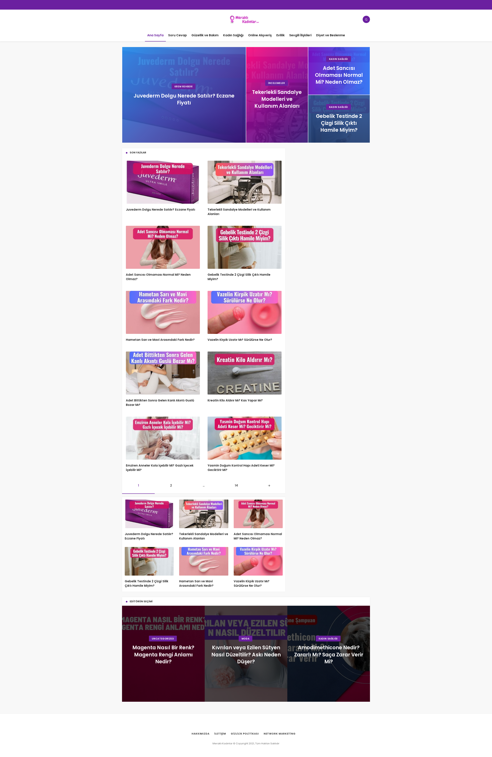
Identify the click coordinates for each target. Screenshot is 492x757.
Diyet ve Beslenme (330, 35)
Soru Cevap (177, 35)
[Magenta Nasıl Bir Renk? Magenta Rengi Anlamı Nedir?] (163, 654)
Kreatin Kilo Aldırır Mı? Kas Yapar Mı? (235, 400)
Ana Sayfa (155, 35)
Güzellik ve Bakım (205, 35)
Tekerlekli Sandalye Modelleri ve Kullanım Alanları (203, 536)
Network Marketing (280, 733)
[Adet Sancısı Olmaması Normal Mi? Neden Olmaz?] (339, 71)
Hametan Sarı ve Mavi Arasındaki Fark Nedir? (160, 340)
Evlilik (280, 35)
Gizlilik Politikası (245, 733)
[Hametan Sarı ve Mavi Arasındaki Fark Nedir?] (163, 312)
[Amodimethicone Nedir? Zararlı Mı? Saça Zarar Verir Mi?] (328, 654)
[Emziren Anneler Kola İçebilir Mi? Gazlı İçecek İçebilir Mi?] (163, 438)
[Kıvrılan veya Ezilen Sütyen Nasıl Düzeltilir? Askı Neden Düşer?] (246, 654)
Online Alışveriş (260, 35)
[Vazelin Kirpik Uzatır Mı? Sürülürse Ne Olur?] (245, 312)
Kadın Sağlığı (233, 35)
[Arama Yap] (366, 19)
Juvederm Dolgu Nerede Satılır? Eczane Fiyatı (160, 210)
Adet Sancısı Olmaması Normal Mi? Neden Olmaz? (258, 536)
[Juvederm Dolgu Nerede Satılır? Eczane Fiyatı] (184, 95)
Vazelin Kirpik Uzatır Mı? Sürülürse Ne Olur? (240, 340)
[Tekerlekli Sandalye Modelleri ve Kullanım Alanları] (277, 95)
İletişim (220, 733)
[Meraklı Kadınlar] (246, 19)
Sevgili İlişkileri (300, 35)
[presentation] (129, 654)
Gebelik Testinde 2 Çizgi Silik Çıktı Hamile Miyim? (146, 583)
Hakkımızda (200, 733)
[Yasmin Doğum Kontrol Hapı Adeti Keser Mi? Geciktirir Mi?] (245, 438)
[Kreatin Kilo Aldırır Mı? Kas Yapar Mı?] (245, 373)
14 (236, 485)
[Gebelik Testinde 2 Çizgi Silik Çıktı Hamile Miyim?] (339, 119)
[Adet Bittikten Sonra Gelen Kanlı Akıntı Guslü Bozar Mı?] (163, 373)
